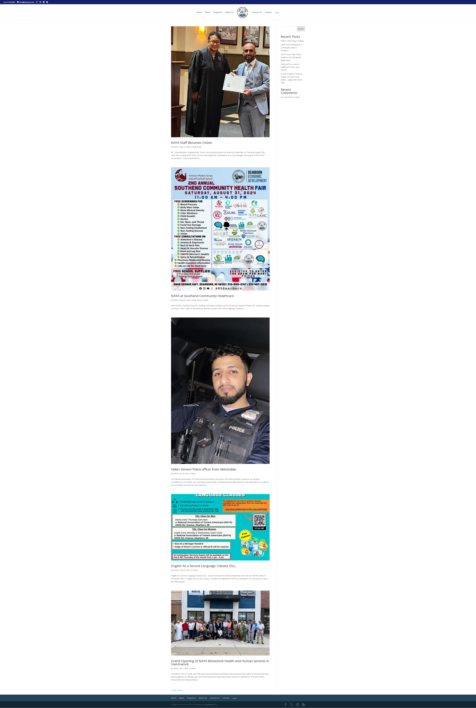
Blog (194, 147)
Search (301, 29)
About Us (229, 12)
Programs (217, 12)
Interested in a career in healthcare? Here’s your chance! (290, 67)
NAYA (175, 147)
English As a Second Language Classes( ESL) (203, 566)
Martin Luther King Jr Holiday (292, 41)
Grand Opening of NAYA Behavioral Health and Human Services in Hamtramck (220, 662)
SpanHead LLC (211, 704)
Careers (268, 12)
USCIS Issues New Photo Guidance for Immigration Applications (291, 57)
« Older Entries (177, 690)
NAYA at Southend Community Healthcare (202, 296)
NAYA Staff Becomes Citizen (191, 142)
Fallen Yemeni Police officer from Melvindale (203, 469)
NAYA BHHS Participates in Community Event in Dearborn (291, 48)
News (207, 12)
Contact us (257, 12)
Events (200, 300)
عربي (277, 12)
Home (199, 12)
